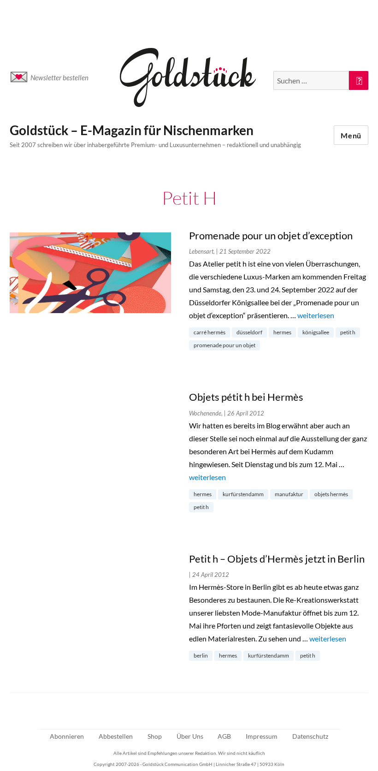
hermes (282, 332)
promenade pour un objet (224, 345)
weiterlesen (315, 315)
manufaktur (289, 494)
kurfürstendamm (243, 494)
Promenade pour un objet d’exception (271, 235)
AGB (224, 736)
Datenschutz (310, 736)
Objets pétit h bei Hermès (246, 397)
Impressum (262, 736)
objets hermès (331, 494)
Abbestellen (116, 736)
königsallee (315, 332)
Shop (155, 736)
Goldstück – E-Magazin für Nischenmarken (132, 130)
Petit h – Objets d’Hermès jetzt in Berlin (277, 558)
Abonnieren (67, 736)
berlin (201, 655)
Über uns (190, 736)
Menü (351, 135)
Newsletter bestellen (59, 77)
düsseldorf (249, 332)
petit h (347, 332)
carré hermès (209, 332)
